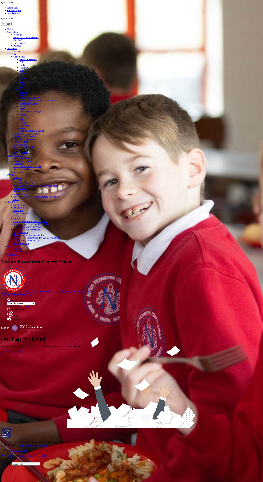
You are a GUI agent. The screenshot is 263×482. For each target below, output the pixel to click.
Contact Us (12, 254)
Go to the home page (11, 351)
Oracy (22, 109)
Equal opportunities (22, 213)
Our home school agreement (26, 229)
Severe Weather (20, 194)
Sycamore (24, 67)
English (23, 92)
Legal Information (19, 450)
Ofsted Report (14, 10)
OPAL (16, 150)
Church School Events (24, 136)
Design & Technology (30, 111)
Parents (10, 174)
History (23, 114)
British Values (20, 152)
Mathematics (25, 95)
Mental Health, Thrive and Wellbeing (31, 224)
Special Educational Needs (26, 240)
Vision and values (15, 155)
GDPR (16, 218)
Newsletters (19, 251)
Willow (22, 84)
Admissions (13, 13)
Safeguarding (19, 205)
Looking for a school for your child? (30, 221)
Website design (8, 455)
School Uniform (21, 191)
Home (10, 29)
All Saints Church (22, 158)
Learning (11, 54)
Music (22, 128)
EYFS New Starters (23, 183)
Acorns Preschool (28, 59)
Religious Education (29, 98)
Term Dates (19, 180)
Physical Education (28, 103)
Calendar (17, 177)
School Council (20, 141)
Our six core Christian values (27, 166)
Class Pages (19, 56)
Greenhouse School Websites (33, 455)
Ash (21, 62)
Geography (24, 117)
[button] (14, 18)
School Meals (19, 188)
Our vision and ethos (23, 169)
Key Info (11, 202)
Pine (21, 70)
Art (21, 120)
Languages (24, 125)
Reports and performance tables (28, 235)
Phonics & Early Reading (31, 130)
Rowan (22, 73)
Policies (17, 45)
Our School (12, 32)
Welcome (17, 34)
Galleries (17, 249)
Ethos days (18, 163)
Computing (24, 122)
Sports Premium (21, 243)
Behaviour (18, 210)
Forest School (20, 144)
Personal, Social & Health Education (37, 100)
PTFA (16, 199)
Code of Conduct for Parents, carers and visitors (36, 196)
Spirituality (18, 172)
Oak (21, 81)
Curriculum (18, 89)
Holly (22, 65)
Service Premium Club (24, 147)
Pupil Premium (20, 232)
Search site (6, 463)
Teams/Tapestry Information (26, 133)
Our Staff (17, 40)
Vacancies (12, 48)
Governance (19, 43)
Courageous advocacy (24, 161)
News (10, 246)
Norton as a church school (26, 37)
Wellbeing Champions (24, 139)
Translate (30, 306)
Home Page (13, 7)
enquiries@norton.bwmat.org (33, 445)
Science (23, 106)
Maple (22, 87)
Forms (16, 216)
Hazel (22, 76)
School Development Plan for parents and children (37, 238)
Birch (22, 78)
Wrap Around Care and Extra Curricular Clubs (35, 185)
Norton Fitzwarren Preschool (27, 227)
